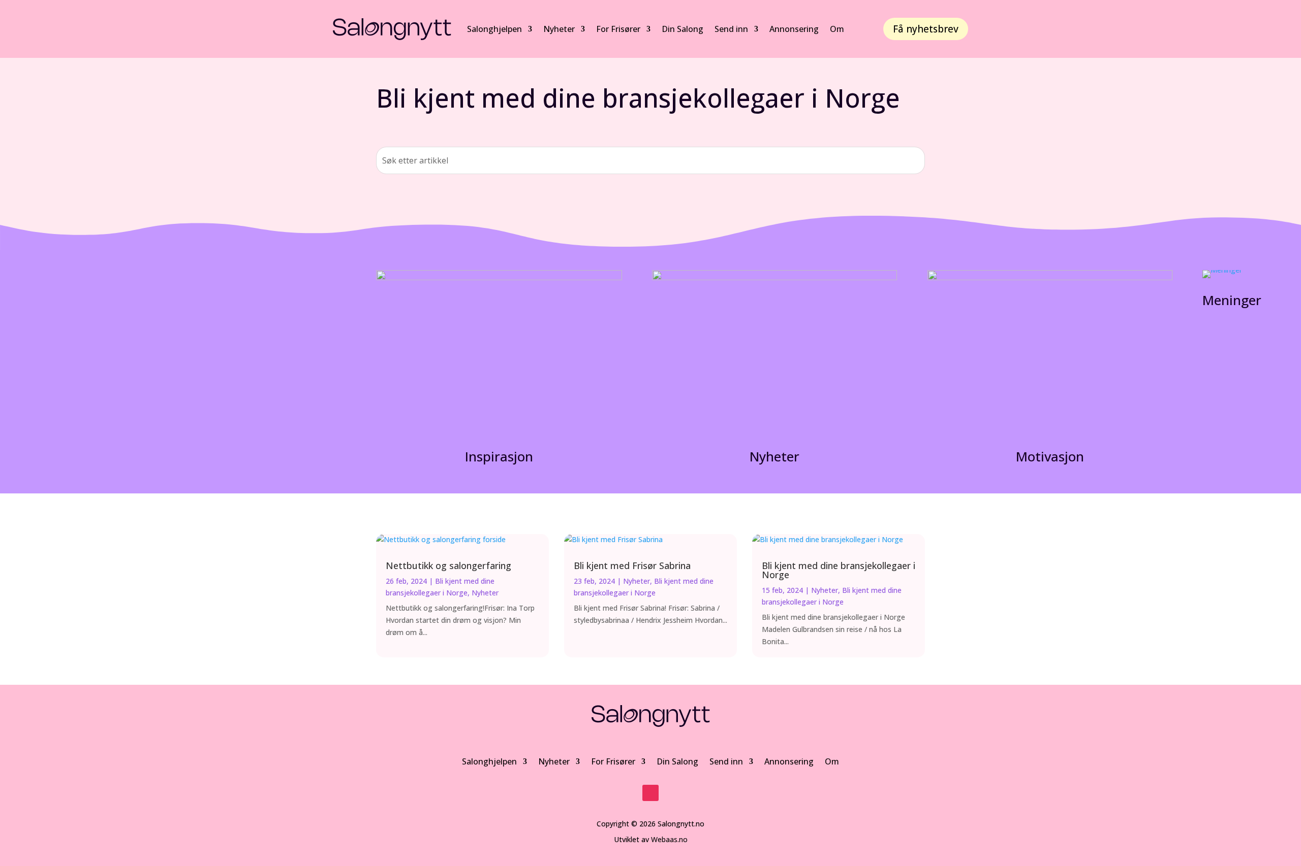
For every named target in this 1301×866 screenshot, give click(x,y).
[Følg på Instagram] (650, 793)
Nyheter (559, 29)
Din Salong (682, 29)
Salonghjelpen (494, 29)
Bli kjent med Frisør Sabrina (632, 565)
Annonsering (789, 761)
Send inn (726, 761)
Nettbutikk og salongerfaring (448, 565)
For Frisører (618, 29)
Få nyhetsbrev (925, 29)
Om (832, 761)
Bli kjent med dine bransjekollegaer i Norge (838, 570)
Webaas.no (669, 839)
